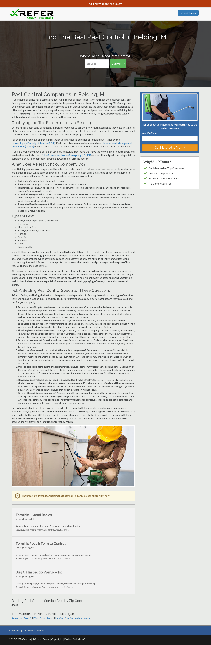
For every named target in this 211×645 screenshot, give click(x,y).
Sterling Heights (73, 618)
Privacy (37, 639)
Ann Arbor (17, 618)
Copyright (56, 639)
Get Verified (190, 12)
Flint (35, 618)
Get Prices (117, 63)
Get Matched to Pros (168, 147)
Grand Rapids (47, 618)
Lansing (59, 618)
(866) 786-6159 (112, 3)
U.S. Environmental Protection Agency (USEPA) (65, 155)
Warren (87, 618)
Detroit (28, 618)
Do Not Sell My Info (75, 639)
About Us (14, 630)
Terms (46, 639)
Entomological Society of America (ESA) (33, 143)
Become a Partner (34, 630)
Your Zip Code (150, 133)
